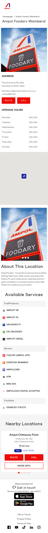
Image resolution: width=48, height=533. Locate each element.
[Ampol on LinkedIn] (31, 527)
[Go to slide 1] (20, 258)
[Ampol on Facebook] (9, 527)
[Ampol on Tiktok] (24, 527)
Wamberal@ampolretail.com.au (18, 91)
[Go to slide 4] (28, 258)
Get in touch (26, 487)
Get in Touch (24, 514)
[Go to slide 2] (23, 258)
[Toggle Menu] (42, 6)
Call (24, 100)
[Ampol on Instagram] (39, 527)
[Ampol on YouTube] (16, 527)
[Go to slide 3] (25, 258)
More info (24, 466)
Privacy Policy (24, 519)
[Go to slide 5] (29, 473)
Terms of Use (24, 523)
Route (8, 100)
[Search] (31, 6)
